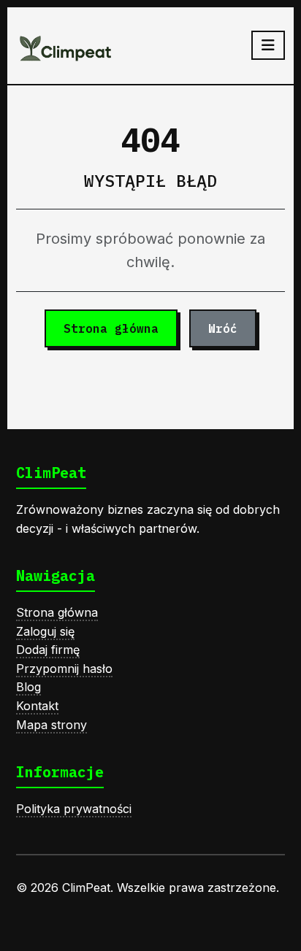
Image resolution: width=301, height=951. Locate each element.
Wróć (222, 328)
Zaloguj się (45, 631)
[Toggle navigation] (268, 45)
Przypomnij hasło (64, 668)
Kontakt (37, 705)
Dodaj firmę (48, 649)
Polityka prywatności (74, 808)
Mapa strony (51, 724)
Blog (28, 686)
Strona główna (111, 328)
